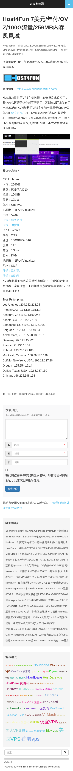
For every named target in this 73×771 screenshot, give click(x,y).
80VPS (9, 665)
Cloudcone (41, 665)
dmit (39, 671)
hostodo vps (12, 695)
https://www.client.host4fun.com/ (37, 89)
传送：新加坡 (11, 275)
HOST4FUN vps (27, 394)
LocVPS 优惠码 (32, 702)
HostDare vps (52, 677)
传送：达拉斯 (11, 225)
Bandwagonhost (23, 665)
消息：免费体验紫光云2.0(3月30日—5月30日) (31, 623)
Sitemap (56, 767)
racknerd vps (15, 708)
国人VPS (13, 730)
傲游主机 (62, 723)
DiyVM (33, 671)
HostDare (34, 677)
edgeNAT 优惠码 (18, 678)
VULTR (34, 722)
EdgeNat (53, 671)
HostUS (23, 695)
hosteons (35, 683)
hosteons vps (47, 683)
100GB (27, 45)
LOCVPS (50, 695)
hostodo (58, 689)
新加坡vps (39, 730)
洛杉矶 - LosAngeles (36, 49)
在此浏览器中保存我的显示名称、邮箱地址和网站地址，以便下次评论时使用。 (36, 478)
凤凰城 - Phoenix (17, 49)
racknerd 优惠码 (37, 708)
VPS (58, 45)
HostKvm (11, 689)
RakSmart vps (14, 715)
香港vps (30, 739)
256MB (42, 45)
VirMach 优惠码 (19, 722)
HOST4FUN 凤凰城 (45, 394)
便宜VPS (17, 112)
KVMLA (31, 695)
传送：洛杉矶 (11, 270)
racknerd (50, 702)
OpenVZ (51, 45)
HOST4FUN (11, 394)
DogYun (45, 671)
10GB (35, 45)
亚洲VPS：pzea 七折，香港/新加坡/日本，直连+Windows (37, 611)
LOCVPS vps (13, 702)
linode (39, 695)
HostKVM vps (26, 689)
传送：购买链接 (13, 219)
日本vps (52, 730)
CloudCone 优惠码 (20, 671)
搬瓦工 (27, 730)
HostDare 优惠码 (17, 683)
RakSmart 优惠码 (33, 715)
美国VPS (52, 49)
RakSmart (57, 708)
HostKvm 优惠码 (43, 689)
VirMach (49, 715)
